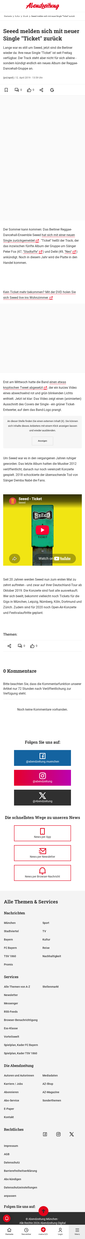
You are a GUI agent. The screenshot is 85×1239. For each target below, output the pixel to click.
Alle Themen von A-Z (17, 986)
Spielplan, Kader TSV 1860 (20, 1053)
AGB (6, 1154)
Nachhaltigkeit (51, 956)
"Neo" (68, 252)
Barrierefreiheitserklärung (20, 1170)
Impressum (11, 1145)
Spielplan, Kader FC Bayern (21, 1045)
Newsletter (11, 995)
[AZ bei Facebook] (44, 1134)
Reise (46, 947)
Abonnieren (11, 1092)
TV (44, 931)
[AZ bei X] (71, 1134)
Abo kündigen (12, 1179)
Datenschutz (12, 1162)
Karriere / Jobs (13, 1083)
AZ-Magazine (50, 1092)
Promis (8, 964)
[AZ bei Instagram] (58, 1134)
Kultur (17, 16)
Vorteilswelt (11, 1036)
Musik (25, 16)
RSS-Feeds (11, 1011)
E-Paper (9, 1108)
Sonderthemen (51, 1100)
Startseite (8, 16)
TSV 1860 (10, 956)
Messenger (11, 1003)
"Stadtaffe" (30, 252)
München (10, 922)
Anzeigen (42, 441)
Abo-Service (11, 1100)
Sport (45, 922)
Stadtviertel (11, 931)
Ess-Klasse (11, 1028)
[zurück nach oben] (43, 1211)
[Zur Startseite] (43, 9)
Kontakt (9, 1117)
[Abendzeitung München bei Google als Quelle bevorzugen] (52, 90)
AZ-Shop (47, 1083)
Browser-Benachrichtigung (21, 1020)
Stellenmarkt (50, 986)
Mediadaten (50, 1075)
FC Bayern (10, 947)
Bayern (8, 939)
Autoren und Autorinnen (19, 1075)
